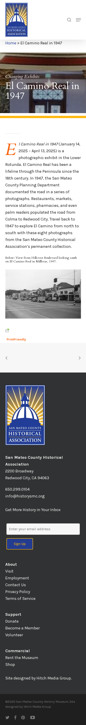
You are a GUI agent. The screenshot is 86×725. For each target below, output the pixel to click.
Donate (12, 621)
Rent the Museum (21, 657)
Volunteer (14, 634)
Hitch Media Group (53, 678)
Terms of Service (20, 598)
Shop (10, 664)
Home (10, 43)
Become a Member (22, 628)
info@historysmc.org (25, 496)
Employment (17, 578)
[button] (78, 20)
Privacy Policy (17, 591)
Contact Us (15, 584)
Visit (9, 571)
